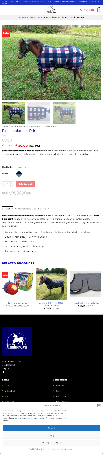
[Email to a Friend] (19, 193)
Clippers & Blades (59, 17)
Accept (51, 428)
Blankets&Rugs (36, 126)
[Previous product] (10, 140)
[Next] (95, 62)
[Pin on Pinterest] (24, 193)
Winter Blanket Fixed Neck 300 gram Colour (51, 304)
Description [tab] (7, 209)
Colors (5, 174)
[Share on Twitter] (14, 193)
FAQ (7, 396)
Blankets (60, 385)
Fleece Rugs (52, 126)
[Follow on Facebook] (4, 372)
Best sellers (61, 396)
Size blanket (7, 167)
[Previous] (7, 62)
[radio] (21, 167)
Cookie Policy (34, 449)
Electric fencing (76, 17)
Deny (51, 435)
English (87, 10)
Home (5, 126)
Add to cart (25, 184)
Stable (47, 17)
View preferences (51, 443)
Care (40, 17)
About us (10, 391)
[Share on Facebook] (9, 193)
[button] (99, 405)
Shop (8, 385)
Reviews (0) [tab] (43, 209)
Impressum (69, 449)
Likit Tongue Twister (17, 303)
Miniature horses (27, 17)
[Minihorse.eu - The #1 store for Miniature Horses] (51, 10)
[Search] (81, 9)
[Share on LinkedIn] (28, 193)
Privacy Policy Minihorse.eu (52, 449)
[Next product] (4, 140)
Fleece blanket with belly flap (85, 303)
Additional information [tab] (25, 209)
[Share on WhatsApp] (4, 193)
